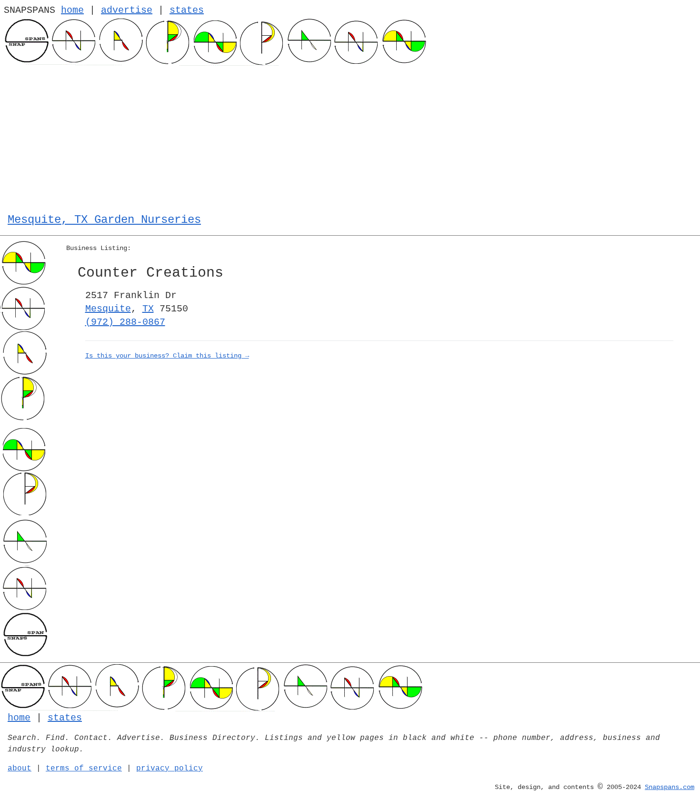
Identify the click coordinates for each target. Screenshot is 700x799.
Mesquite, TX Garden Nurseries (104, 219)
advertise (126, 10)
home (72, 10)
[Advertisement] (350, 137)
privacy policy (169, 768)
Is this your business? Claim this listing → (167, 356)
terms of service (84, 768)
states (187, 10)
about (19, 768)
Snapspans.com (669, 787)
